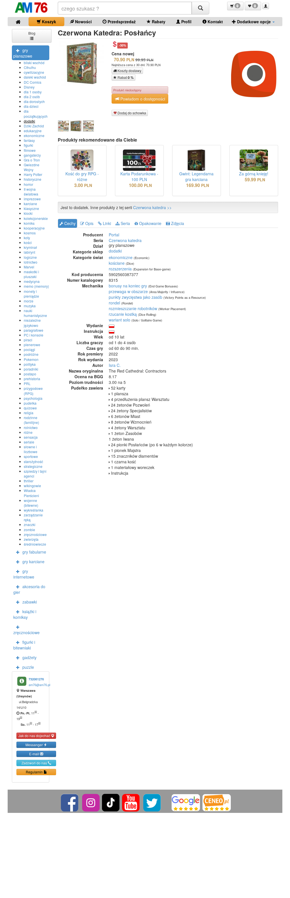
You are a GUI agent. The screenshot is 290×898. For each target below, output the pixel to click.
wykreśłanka (33, 510)
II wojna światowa (31, 191)
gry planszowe (22, 53)
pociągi (29, 349)
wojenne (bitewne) (31, 503)
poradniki (31, 369)
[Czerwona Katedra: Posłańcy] (63, 126)
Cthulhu (30, 67)
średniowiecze (35, 544)
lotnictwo (30, 262)
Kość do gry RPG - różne (82, 176)
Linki (106, 223)
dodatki (29, 121)
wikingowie (32, 485)
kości (28, 242)
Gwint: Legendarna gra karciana (196, 176)
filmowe (30, 150)
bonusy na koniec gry (128, 286)
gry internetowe (23, 574)
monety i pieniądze (31, 293)
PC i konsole (33, 335)
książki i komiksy (24, 614)
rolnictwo (31, 427)
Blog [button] (31, 33)
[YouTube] (131, 802)
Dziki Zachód (34, 125)
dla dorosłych (34, 101)
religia (28, 412)
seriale (29, 441)
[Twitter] (152, 802)
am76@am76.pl (39, 684)
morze (28, 300)
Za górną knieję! (253, 173)
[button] (235, 6)
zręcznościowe (35, 534)
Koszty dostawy (129, 70)
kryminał (30, 247)
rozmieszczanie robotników (133, 308)
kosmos (30, 232)
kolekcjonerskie (36, 218)
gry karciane (33, 561)
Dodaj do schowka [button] (131, 112)
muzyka (30, 305)
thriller (28, 480)
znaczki (29, 524)
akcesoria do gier (29, 589)
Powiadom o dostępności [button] (142, 99)
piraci (28, 339)
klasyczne (31, 208)
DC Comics (32, 82)
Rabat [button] (125, 77)
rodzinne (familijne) (31, 420)
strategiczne (33, 466)
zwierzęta (31, 539)
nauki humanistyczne (35, 313)
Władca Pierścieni (31, 493)
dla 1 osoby (33, 91)
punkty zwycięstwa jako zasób (135, 297)
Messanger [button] (34, 744)
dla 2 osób (32, 96)
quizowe (30, 407)
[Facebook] (70, 802)
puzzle (28, 667)
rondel (114, 303)
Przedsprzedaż (121, 21)
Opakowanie (149, 223)
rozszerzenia (120, 269)
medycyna (32, 281)
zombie (29, 529)
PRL (27, 383)
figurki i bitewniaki (24, 645)
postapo (30, 373)
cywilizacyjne (34, 72)
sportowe (31, 456)
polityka (30, 364)
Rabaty (158, 21)
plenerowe (32, 344)
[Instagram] (91, 802)
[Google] (186, 802)
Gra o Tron (32, 159)
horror (28, 184)
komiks (29, 223)
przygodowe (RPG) (33, 391)
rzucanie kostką (123, 314)
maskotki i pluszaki (31, 274)
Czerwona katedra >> (152, 207)
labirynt (29, 252)
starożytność (33, 461)
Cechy (69, 223)
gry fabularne (34, 552)
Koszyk (48, 21)
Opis (88, 223)
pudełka (30, 403)
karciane (30, 203)
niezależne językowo (32, 322)
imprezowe (32, 198)
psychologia (33, 398)
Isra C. (115, 365)
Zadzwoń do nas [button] (35, 762)
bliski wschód (34, 62)
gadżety (29, 657)
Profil (185, 21)
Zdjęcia (177, 223)
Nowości (83, 21)
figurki (28, 145)
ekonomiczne (34, 135)
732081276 (36, 679)
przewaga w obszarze (128, 291)
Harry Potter (33, 174)
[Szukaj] (200, 8)
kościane (117, 263)
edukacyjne (33, 130)
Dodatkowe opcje (254, 21)
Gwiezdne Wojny (31, 167)
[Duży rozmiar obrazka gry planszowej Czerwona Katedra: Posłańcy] (84, 63)
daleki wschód (35, 77)
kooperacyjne (34, 228)
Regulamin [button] (35, 771)
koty (27, 237)
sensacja (31, 437)
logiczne (30, 257)
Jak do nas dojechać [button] (34, 735)
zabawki (29, 602)
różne (28, 432)
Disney (29, 87)
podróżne (31, 354)
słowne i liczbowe (30, 449)
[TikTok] (111, 802)
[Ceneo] (216, 802)
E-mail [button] (34, 753)
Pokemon (31, 359)
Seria (125, 223)
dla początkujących (36, 113)
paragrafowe (33, 330)
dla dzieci (31, 106)
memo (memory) (36, 286)
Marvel (29, 266)
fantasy (29, 140)
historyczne (32, 179)
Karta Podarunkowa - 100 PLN (139, 176)
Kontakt (214, 21)
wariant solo (119, 320)
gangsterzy (32, 155)
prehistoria (32, 378)
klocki (28, 213)
